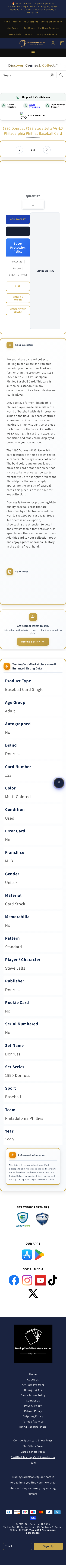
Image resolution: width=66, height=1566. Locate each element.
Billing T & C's (33, 1390)
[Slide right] (47, 149)
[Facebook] (14, 1280)
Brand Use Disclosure (33, 1427)
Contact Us (33, 1400)
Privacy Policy (33, 1406)
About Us (33, 1379)
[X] (33, 1293)
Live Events (12, 28)
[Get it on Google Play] (39, 1254)
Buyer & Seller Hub (50, 21)
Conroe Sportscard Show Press (33, 1440)
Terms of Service (33, 1421)
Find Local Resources (48, 28)
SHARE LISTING (45, 270)
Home (7, 21)
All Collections (31, 21)
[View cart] (59, 783)
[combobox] (33, 75)
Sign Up (48, 1546)
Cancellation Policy (33, 1395)
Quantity (33, 196)
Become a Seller (30, 641)
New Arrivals (15, 34)
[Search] (61, 75)
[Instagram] (27, 1280)
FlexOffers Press (33, 1446)
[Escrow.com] (23, 1219)
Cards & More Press (33, 1452)
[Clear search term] (51, 75)
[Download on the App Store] (27, 1254)
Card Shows (30, 28)
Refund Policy (33, 1411)
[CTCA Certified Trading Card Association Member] (42, 1220)
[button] (18, 231)
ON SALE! (28, 34)
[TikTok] (53, 1280)
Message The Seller (18, 310)
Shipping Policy (33, 1416)
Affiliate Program (33, 1385)
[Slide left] (19, 149)
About (15, 21)
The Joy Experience (45, 34)
